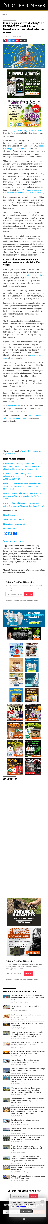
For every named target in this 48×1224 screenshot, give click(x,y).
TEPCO (12, 559)
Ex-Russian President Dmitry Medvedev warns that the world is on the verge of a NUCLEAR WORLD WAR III (27, 1101)
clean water (15, 548)
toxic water (21, 562)
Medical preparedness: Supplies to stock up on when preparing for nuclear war (27, 1044)
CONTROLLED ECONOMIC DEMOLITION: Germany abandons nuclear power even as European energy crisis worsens (26, 1159)
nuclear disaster (20, 554)
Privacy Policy (22, 1206)
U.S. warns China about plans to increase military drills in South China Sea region (25, 1138)
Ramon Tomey (18, 36)
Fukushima (7, 551)
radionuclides (32, 556)
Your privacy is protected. (12, 600)
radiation (7, 556)
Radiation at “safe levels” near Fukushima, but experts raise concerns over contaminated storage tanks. (22, 486)
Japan (10, 554)
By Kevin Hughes (23, 1019)
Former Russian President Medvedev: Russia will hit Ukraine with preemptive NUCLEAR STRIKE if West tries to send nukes (27, 1034)
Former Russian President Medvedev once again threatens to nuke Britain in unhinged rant (26, 1148)
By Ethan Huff (22, 1010)
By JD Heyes (22, 1116)
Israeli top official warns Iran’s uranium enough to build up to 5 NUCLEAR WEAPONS (28, 1070)
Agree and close (26, 1211)
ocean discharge (35, 554)
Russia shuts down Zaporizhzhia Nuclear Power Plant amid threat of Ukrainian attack (28, 1053)
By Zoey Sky (22, 1028)
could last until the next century (30, 275)
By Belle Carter (23, 1056)
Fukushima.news (14, 406)
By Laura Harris (23, 1064)
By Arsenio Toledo (24, 1038)
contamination (26, 548)
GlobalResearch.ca (10, 515)
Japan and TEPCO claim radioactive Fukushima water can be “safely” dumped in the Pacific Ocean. (22, 496)
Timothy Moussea (23, 559)
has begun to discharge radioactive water (25, 130)
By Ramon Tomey (23, 1002)
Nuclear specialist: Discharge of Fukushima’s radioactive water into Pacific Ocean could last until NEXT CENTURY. (22, 476)
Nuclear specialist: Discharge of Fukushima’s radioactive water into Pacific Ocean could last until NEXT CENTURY (27, 1079)
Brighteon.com (9, 528)
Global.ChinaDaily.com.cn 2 (14, 524)
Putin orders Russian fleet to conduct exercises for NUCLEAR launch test (28, 1177)
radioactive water (18, 556)
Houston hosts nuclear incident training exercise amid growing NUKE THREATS (25, 1061)
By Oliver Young (23, 1172)
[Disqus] (24, 810)
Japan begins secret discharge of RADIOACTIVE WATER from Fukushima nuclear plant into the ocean (27, 998)
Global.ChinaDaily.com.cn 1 (14, 519)
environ (36, 548)
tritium (30, 562)
